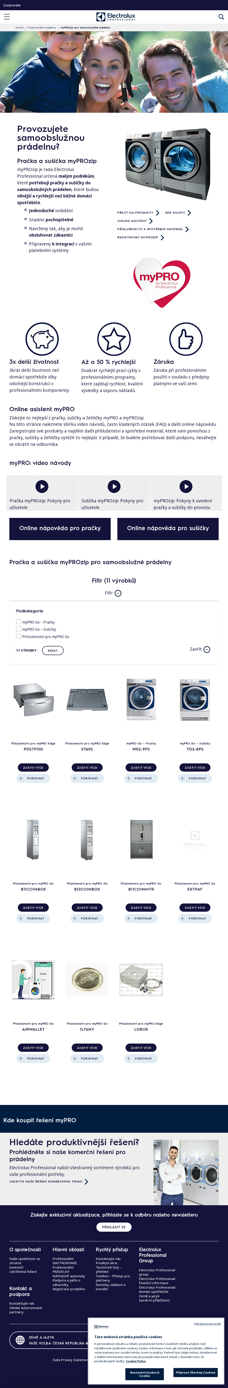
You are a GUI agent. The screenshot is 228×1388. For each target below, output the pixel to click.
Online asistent (132, 221)
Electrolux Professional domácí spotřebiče (157, 1289)
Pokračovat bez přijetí (207, 1323)
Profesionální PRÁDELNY (63, 1269)
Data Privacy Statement (71, 1360)
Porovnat (35, 778)
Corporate (11, 5)
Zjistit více (33, 767)
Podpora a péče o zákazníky (66, 1282)
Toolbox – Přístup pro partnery (113, 1278)
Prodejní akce (106, 1263)
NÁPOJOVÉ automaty (69, 1276)
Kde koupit (175, 212)
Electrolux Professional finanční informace (157, 1280)
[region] (156, 1351)
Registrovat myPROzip (137, 237)
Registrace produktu (69, 1289)
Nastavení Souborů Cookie (144, 1374)
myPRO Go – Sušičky (39, 629)
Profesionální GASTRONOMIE (65, 1260)
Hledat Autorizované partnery (25, 1310)
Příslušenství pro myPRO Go (45, 636)
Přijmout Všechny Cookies (195, 1372)
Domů (19, 27)
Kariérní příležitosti (154, 1300)
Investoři (16, 1267)
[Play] (42, 486)
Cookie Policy (136, 1361)
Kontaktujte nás (21, 1303)
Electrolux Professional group (157, 1272)
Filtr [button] (109, 593)
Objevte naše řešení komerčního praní (45, 1181)
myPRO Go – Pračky (38, 622)
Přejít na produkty (135, 212)
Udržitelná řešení (23, 1271)
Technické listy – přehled (109, 1269)
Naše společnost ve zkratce (24, 1260)
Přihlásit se (114, 1227)
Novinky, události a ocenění (110, 1286)
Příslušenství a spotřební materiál (150, 229)
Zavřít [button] (196, 649)
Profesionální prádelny (42, 27)
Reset (53, 650)
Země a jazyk (149, 1296)
